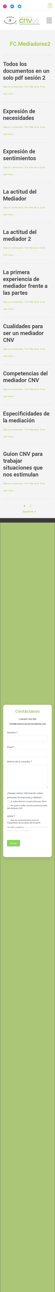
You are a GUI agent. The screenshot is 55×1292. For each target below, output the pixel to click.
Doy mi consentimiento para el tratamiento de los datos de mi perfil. (24, 821)
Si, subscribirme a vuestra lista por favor (28, 801)
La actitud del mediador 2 (20, 235)
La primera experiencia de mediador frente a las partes (25, 282)
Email (11, 746)
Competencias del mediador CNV (25, 377)
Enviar (13, 843)
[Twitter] (19, 6)
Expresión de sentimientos (19, 155)
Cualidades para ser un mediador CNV (23, 333)
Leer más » (8, 94)
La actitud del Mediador (20, 195)
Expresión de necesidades (19, 114)
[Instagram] (5, 6)
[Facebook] (12, 6)
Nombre (12, 732)
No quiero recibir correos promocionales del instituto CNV (27, 806)
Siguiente (29, 511)
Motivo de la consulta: (19, 761)
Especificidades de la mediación (26, 417)
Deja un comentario (13, 86)
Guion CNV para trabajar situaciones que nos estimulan (23, 464)
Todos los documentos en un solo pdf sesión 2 (26, 71)
